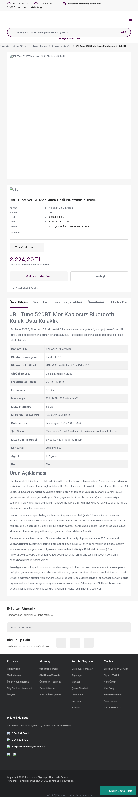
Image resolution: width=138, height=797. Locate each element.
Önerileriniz (97, 302)
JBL (51, 212)
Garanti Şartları (47, 688)
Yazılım (76, 707)
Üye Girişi (109, 688)
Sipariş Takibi (111, 675)
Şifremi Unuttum (113, 694)
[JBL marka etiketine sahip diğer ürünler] (18, 191)
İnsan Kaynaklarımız (18, 681)
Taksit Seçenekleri (67, 302)
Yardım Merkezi (112, 707)
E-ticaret (60, 795)
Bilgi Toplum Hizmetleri (19, 688)
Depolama (77, 694)
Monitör (76, 681)
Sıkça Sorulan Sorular (116, 668)
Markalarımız (14, 675)
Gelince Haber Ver (38, 276)
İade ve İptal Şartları (50, 694)
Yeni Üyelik (110, 681)
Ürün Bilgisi (19, 302)
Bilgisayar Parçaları (82, 668)
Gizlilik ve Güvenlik (49, 675)
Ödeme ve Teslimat (50, 681)
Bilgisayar (77, 675)
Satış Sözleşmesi (48, 668)
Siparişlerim (110, 701)
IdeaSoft (50, 795)
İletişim (11, 694)
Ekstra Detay (121, 302)
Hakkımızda (13, 668)
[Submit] (124, 627)
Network (76, 701)
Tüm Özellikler (24, 247)
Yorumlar (40, 302)
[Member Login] (51, 22)
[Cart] (128, 22)
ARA (124, 32)
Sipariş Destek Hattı (120, 790)
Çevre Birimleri (80, 688)
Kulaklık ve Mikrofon (61, 207)
